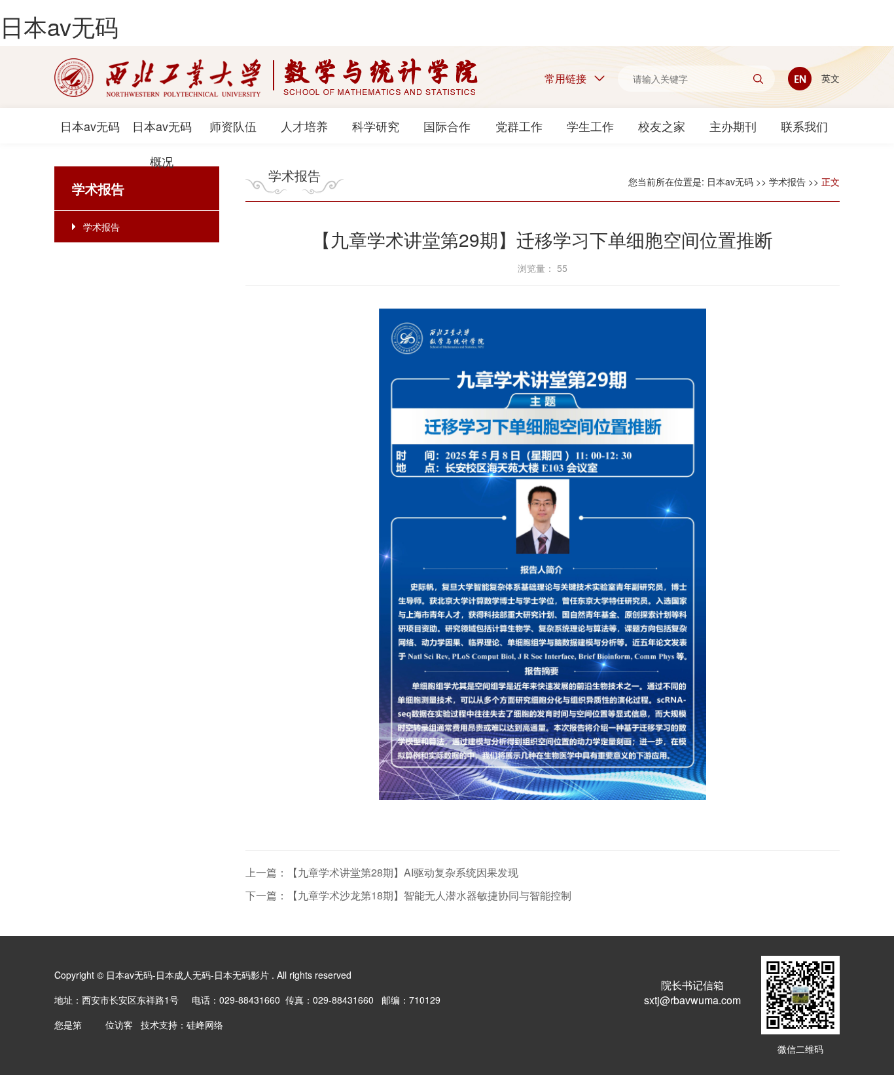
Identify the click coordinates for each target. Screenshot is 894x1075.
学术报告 (101, 226)
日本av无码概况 (162, 130)
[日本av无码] (266, 77)
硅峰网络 (205, 1024)
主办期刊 (733, 125)
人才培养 (304, 125)
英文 (829, 78)
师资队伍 (233, 125)
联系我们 (804, 125)
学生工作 (590, 125)
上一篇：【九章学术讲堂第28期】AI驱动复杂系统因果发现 (381, 872)
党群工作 (519, 125)
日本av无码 (59, 26)
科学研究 (375, 125)
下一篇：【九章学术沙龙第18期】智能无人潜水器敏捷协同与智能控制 (408, 895)
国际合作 (447, 125)
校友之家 (661, 125)
